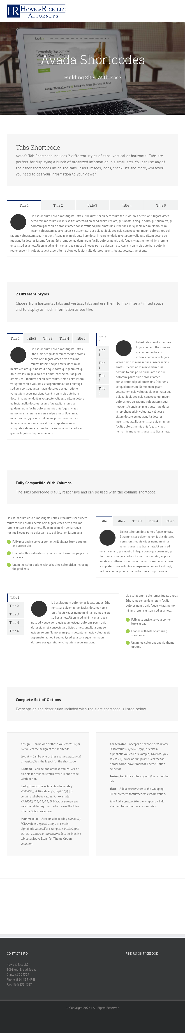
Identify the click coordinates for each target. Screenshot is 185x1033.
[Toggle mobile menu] (176, 8)
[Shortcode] (92, 68)
